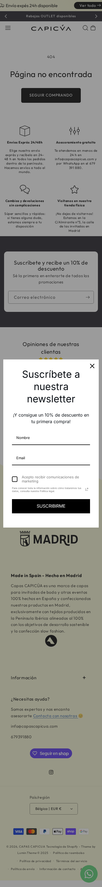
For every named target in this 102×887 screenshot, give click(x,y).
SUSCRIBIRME (51, 506)
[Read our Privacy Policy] (87, 489)
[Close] (92, 366)
